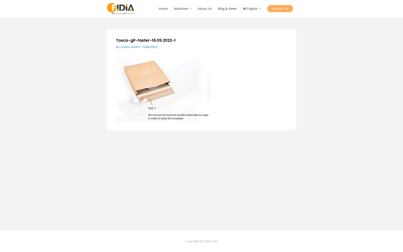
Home (163, 8)
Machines (181, 8)
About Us (205, 8)
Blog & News (227, 8)
